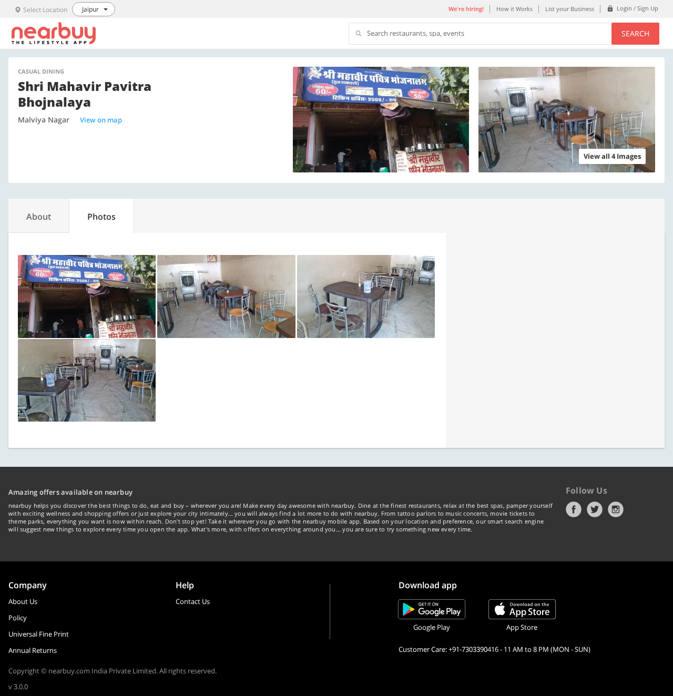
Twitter (595, 509)
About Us (22, 601)
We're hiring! (466, 9)
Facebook (574, 509)
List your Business (569, 9)
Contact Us (193, 601)
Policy (17, 617)
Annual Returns (32, 650)
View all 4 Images (612, 156)
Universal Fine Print (38, 634)
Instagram (616, 509)
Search (635, 33)
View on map (101, 120)
